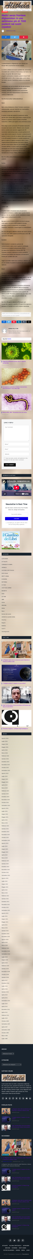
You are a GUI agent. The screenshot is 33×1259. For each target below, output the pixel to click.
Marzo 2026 (5, 753)
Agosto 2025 (5, 773)
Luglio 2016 (5, 986)
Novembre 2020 (6, 936)
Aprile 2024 (5, 820)
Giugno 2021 (5, 919)
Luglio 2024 (5, 811)
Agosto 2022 (5, 878)
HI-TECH (4, 585)
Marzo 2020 (5, 945)
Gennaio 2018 (5, 977)
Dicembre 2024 (5, 796)
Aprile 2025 (5, 785)
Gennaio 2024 (5, 828)
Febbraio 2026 (5, 755)
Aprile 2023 (5, 855)
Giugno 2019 (5, 959)
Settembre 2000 (6, 1029)
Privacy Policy (15, 524)
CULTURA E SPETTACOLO (8, 570)
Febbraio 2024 (5, 825)
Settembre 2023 (6, 840)
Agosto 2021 (5, 913)
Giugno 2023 (5, 849)
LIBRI (3, 599)
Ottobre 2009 (5, 1021)
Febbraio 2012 (5, 1015)
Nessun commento (7, 33)
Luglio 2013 (5, 1003)
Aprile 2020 (5, 942)
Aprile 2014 (5, 997)
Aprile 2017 (5, 980)
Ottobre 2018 (5, 974)
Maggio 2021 (5, 922)
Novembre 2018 (6, 971)
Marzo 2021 (5, 927)
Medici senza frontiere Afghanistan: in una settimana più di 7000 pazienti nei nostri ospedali (16, 314)
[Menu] (3, 6)
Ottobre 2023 (5, 837)
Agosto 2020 (5, 939)
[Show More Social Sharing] (29, 37)
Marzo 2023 (5, 858)
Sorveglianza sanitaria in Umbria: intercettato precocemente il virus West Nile (15, 387)
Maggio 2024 (5, 817)
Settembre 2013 (6, 1000)
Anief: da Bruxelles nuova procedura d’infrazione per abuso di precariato (17, 706)
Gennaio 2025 (5, 793)
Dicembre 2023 (5, 831)
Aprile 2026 (5, 750)
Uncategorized (5, 631)
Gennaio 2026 (5, 758)
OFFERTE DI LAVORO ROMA (8, 617)
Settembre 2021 (6, 910)
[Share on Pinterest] (23, 37)
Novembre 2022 (6, 869)
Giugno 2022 (5, 884)
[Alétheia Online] (17, 6)
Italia (3, 593)
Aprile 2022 (5, 890)
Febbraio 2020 (5, 948)
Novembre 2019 (6, 951)
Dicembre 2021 (5, 901)
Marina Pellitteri (10, 30)
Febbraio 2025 (5, 790)
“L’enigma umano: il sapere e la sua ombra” (14, 683)
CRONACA (4, 567)
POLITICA (4, 620)
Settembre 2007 (6, 1024)
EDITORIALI (4, 582)
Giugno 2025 (5, 779)
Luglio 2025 (5, 776)
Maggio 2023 (5, 852)
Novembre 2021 (6, 904)
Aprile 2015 (5, 994)
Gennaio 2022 (5, 898)
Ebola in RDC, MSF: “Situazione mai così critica (15, 412)
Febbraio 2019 (5, 965)
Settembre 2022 (6, 875)
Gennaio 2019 (5, 968)
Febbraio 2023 (5, 860)
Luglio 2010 (5, 1018)
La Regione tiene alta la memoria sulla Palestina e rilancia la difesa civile (16, 660)
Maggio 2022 (5, 887)
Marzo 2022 (5, 892)
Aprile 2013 (5, 1006)
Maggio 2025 (5, 782)
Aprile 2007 (5, 1027)
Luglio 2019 (5, 957)
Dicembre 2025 (5, 761)
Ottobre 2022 (5, 872)
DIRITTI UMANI (5, 576)
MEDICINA (4, 605)
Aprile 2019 (5, 962)
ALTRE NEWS (5, 558)
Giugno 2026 (5, 744)
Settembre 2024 (6, 805)
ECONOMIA (4, 579)
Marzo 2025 (5, 788)
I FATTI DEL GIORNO (6, 587)
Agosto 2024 (5, 808)
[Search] (30, 6)
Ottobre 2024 (5, 802)
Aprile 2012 (5, 1012)
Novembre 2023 (6, 834)
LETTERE (4, 596)
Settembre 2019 (6, 954)
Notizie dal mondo (6, 614)
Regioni (3, 622)
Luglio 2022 (5, 881)
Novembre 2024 (6, 799)
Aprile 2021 (5, 925)
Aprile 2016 (5, 989)
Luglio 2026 (5, 741)
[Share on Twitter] (6, 37)
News (3, 611)
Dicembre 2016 (5, 983)
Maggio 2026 (5, 747)
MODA (3, 608)
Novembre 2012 (6, 1009)
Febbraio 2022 (5, 895)
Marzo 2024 (5, 823)
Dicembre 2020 (5, 933)
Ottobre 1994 (5, 1032)
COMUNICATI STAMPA (7, 564)
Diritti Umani (5, 573)
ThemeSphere (25, 1254)
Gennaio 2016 (5, 992)
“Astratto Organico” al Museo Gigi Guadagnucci (15, 728)
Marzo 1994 (5, 1035)
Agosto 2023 (5, 843)
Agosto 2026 (5, 738)
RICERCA (4, 625)
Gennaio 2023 (5, 863)
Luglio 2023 (5, 846)
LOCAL (3, 602)
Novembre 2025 (6, 764)
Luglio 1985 (5, 1038)
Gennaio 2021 (5, 930)
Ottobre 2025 (5, 767)
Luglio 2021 (5, 916)
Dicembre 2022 (5, 866)
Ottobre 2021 (5, 907)
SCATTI (3, 628)
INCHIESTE (4, 590)
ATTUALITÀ (4, 561)
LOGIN (28, 1250)
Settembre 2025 (6, 770)
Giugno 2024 (5, 814)
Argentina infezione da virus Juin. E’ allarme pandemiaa (14, 362)
